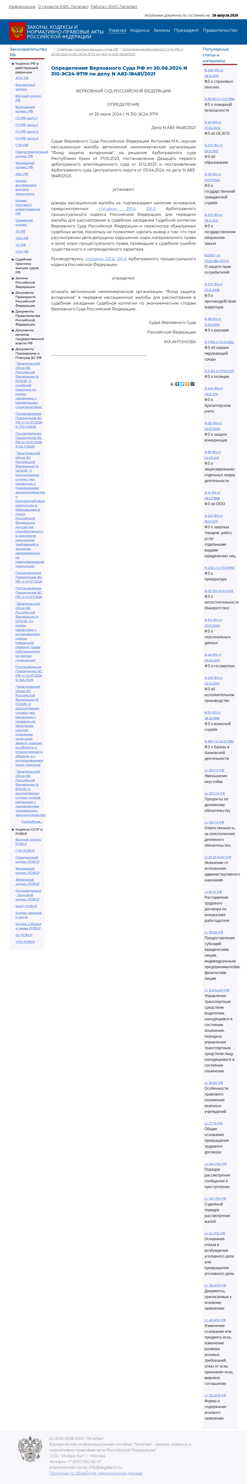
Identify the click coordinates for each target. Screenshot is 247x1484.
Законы (161, 30)
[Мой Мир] (192, 383)
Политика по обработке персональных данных (96, 1473)
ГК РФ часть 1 (26, 118)
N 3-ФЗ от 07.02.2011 (219, 371)
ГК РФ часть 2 (26, 125)
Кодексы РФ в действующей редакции (27, 67)
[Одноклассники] (187, 383)
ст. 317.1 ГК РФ (215, 793)
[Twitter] (182, 383)
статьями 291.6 (117, 208)
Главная (117, 30)
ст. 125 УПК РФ (215, 1198)
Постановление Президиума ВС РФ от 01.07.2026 (28, 577)
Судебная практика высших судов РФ (87, 49)
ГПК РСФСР (25, 850)
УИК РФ (21, 238)
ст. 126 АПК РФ (215, 1285)
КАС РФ (21, 174)
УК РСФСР (23, 935)
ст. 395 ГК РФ (214, 822)
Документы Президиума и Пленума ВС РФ (28, 353)
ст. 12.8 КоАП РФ (217, 990)
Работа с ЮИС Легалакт (114, 6)
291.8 (121, 259)
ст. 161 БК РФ (214, 1083)
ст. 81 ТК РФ (213, 892)
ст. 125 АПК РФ (215, 1395)
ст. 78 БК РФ (214, 932)
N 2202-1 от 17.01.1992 (219, 568)
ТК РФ (20, 231)
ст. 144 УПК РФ (215, 1164)
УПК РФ (21, 251)
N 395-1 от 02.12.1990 (219, 741)
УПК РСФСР (25, 942)
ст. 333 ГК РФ (214, 770)
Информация (22, 6)
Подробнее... (31, 822)
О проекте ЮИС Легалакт (63, 6)
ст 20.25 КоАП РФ (218, 857)
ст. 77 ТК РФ (213, 1123)
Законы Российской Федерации (25, 282)
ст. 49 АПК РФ (215, 1320)
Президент (186, 30)
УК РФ (20, 245)
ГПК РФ (21, 145)
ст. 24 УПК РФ (215, 1233)
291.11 (151, 208)
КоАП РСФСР (26, 906)
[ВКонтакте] (177, 383)
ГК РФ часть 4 (26, 138)
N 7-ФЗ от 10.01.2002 (219, 342)
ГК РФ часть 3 (26, 131)
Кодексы (140, 30)
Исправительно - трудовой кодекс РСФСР (28, 895)
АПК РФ (22, 78)
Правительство (220, 30)
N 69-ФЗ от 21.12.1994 (220, 99)
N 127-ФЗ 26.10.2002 (219, 591)
